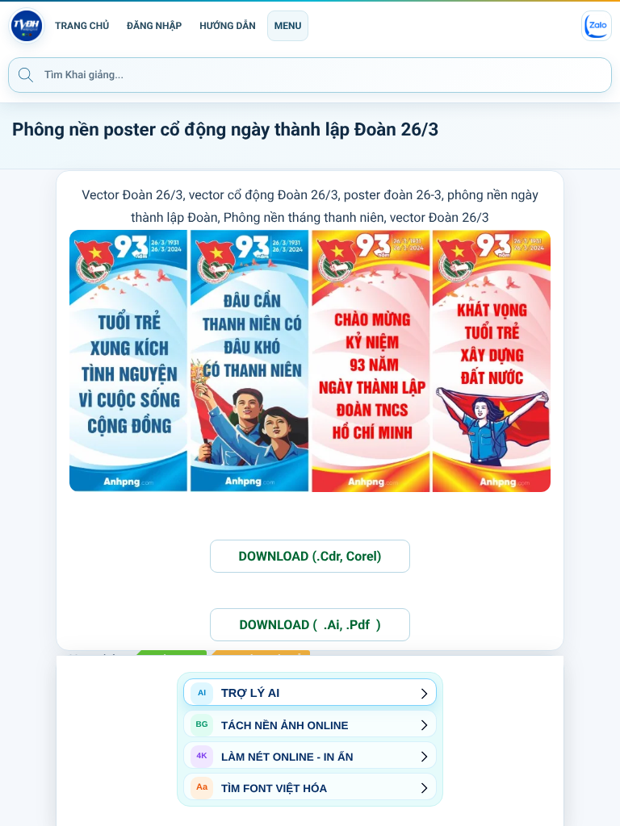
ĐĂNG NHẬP (154, 25)
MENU (288, 25)
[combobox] (310, 75)
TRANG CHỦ (82, 25)
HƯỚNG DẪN (227, 25)
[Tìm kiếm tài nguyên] (26, 74)
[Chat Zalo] (596, 25)
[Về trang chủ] (26, 25)
